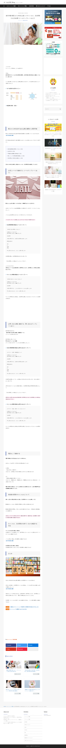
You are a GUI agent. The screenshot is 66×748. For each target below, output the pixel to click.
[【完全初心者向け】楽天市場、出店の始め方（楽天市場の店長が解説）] (32, 664)
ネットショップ (10, 639)
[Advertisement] (23, 54)
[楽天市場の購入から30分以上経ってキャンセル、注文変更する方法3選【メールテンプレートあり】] (23, 34)
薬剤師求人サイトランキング (28, 737)
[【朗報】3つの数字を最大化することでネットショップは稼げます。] (32, 684)
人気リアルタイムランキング (28, 740)
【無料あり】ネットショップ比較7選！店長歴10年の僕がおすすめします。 (24, 606)
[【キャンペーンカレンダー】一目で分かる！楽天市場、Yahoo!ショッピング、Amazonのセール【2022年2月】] (53, 127)
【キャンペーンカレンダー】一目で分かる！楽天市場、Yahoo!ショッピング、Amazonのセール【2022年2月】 (53, 134)
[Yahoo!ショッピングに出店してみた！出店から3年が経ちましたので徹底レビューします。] (53, 170)
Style (25, 732)
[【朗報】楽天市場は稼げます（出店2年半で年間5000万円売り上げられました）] (53, 156)
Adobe (25, 727)
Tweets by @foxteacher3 (47, 715)
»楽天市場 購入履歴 (9, 135)
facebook (9, 645)
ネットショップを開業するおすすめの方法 (18, 609)
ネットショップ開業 (17, 693)
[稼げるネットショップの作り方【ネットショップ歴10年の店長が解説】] (13, 684)
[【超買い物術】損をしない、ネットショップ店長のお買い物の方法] (13, 664)
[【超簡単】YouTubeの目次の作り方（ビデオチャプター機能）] (53, 184)
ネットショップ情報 (22, 20)
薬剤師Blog (26, 735)
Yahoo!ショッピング (27, 724)
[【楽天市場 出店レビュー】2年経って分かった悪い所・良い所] (53, 143)
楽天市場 (26, 20)
